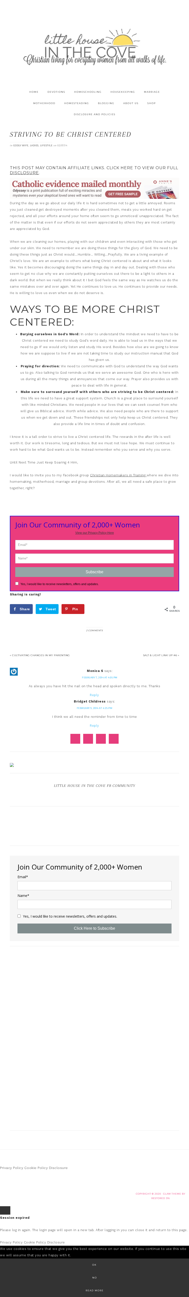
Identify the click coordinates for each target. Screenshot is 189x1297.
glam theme (172, 1193)
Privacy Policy (11, 1168)
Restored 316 (160, 1198)
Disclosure (58, 1168)
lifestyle (46, 145)
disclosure (24, 172)
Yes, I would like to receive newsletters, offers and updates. (59, 584)
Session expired (15, 1218)
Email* (22, 877)
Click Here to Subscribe (94, 928)
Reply (94, 695)
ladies (34, 145)
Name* (23, 895)
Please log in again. (15, 1230)
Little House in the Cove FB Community (94, 785)
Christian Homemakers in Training (118, 475)
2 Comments (94, 630)
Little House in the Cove (94, 47)
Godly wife (21, 145)
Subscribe (94, 572)
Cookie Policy (36, 1168)
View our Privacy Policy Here (94, 533)
